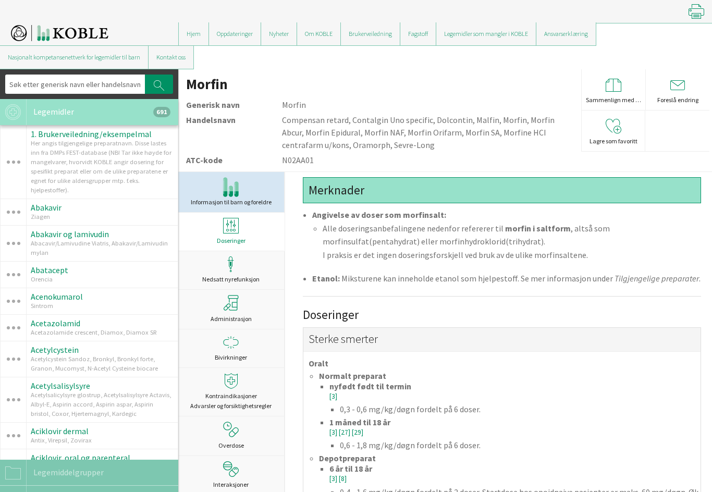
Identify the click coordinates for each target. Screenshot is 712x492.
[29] (357, 432)
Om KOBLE (319, 34)
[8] (343, 478)
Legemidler (99, 111)
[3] (333, 396)
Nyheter (279, 34)
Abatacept (49, 270)
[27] (345, 432)
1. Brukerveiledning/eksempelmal (91, 134)
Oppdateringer (235, 34)
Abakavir (46, 207)
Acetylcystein (55, 350)
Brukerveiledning (370, 34)
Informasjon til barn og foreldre (231, 202)
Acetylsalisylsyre (60, 385)
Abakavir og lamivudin (70, 234)
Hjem (194, 34)
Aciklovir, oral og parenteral (80, 457)
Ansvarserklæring (566, 34)
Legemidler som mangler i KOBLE (486, 34)
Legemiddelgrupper (68, 472)
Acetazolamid (55, 323)
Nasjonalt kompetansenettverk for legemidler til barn (74, 57)
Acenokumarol (57, 296)
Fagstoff (418, 34)
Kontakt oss (171, 57)
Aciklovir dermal (60, 431)
